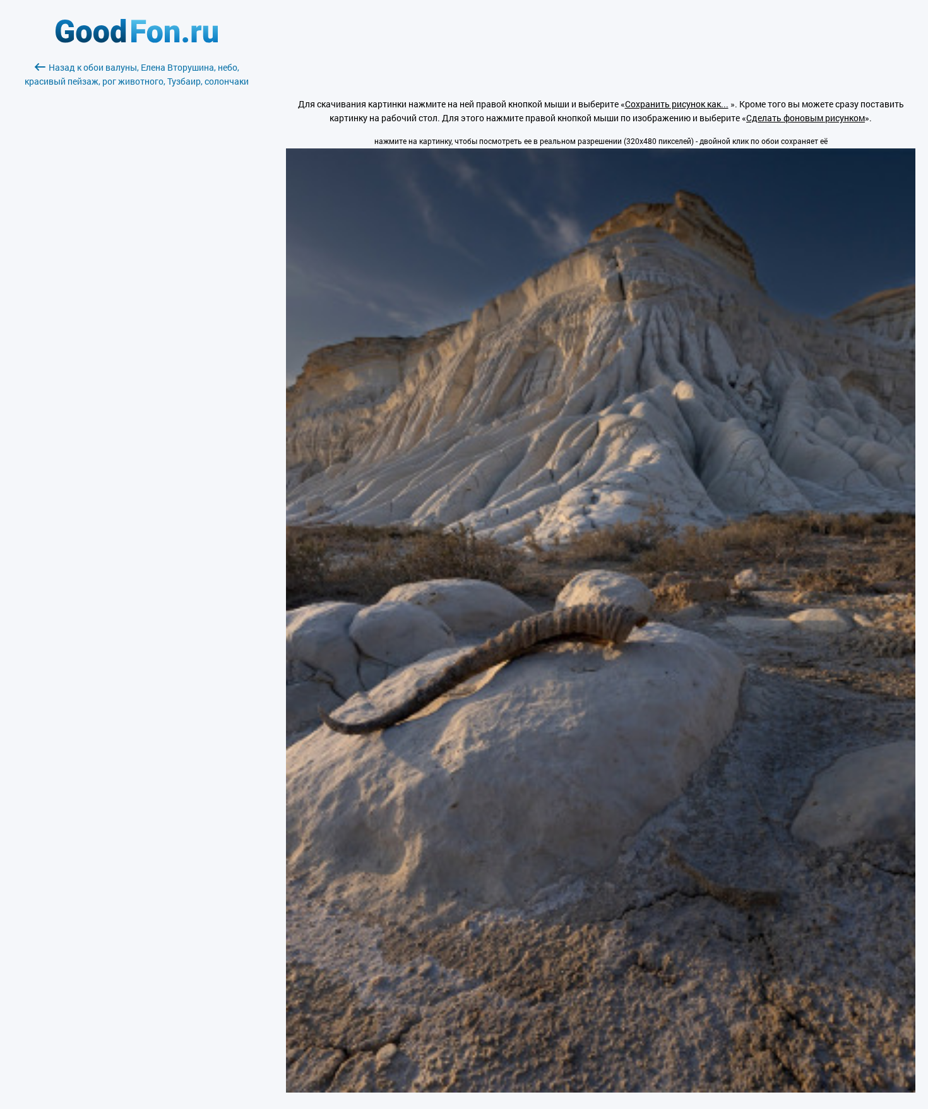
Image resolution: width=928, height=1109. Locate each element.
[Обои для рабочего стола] (137, 39)
